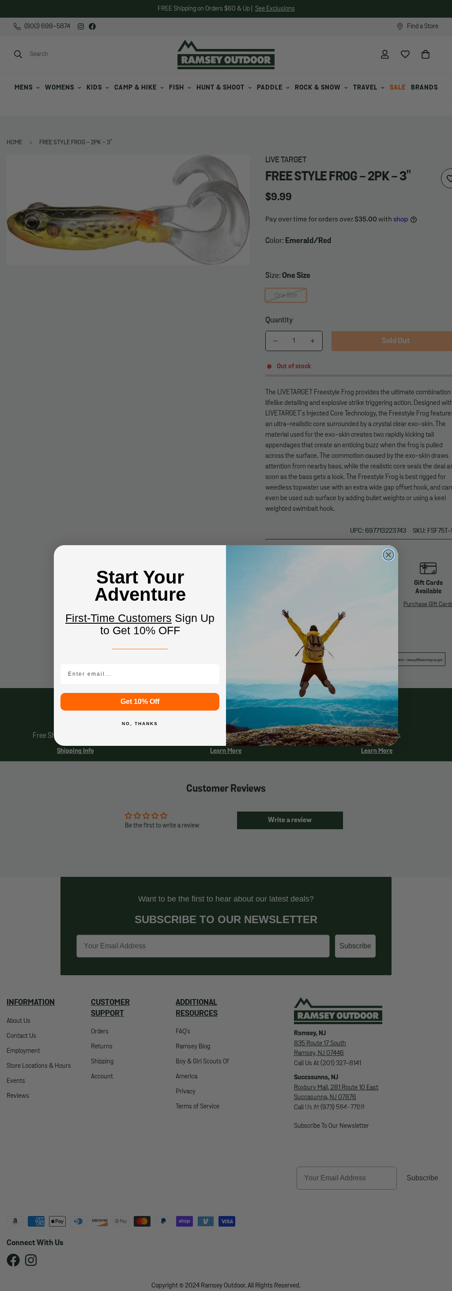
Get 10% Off (140, 701)
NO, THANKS (140, 723)
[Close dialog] (388, 555)
